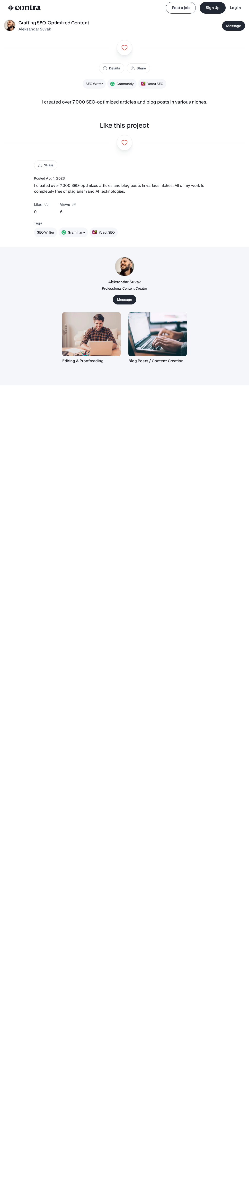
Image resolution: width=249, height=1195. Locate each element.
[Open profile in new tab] (10, 25)
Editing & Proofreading (82, 361)
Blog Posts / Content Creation (155, 361)
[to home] (24, 8)
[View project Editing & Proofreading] (91, 334)
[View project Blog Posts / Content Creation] (157, 334)
